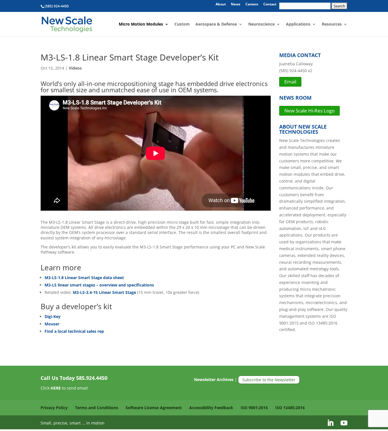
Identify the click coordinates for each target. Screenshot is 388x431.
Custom (182, 24)
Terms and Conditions (96, 407)
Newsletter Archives (213, 379)
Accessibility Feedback (211, 407)
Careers (251, 5)
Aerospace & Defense (216, 24)
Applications (298, 24)
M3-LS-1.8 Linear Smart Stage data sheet (84, 277)
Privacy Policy (54, 407)
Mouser (52, 324)
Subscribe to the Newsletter (268, 379)
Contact (269, 5)
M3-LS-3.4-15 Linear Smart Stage (104, 292)
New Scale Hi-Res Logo (309, 110)
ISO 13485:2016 (290, 407)
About (221, 5)
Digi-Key (53, 316)
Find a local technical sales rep (74, 331)
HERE (56, 388)
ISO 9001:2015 (254, 407)
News (235, 5)
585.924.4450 (91, 377)
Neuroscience (261, 24)
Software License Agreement (154, 407)
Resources (332, 24)
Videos (75, 68)
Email (290, 81)
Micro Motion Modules (141, 24)
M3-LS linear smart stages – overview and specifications (99, 285)
